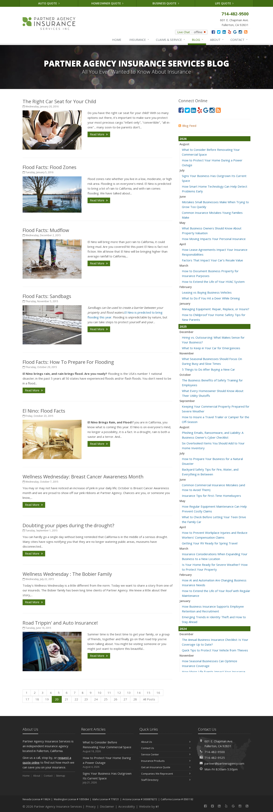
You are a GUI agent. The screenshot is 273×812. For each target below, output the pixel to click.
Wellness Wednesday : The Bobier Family (67, 574)
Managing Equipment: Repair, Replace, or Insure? (215, 309)
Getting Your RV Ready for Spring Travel (209, 543)
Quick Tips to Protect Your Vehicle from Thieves (215, 650)
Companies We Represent (157, 773)
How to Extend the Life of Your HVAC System (213, 282)
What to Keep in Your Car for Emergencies (211, 348)
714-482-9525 (214, 758)
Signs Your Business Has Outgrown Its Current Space (107, 777)
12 (119, 693)
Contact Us (147, 748)
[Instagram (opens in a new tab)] (240, 32)
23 (86, 699)
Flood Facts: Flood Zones (49, 167)
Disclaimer (107, 806)
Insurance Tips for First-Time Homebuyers (211, 496)
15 (148, 693)
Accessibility (126, 806)
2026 (183, 139)
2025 (183, 326)
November (186, 353)
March (183, 265)
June (182, 196)
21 (66, 699)
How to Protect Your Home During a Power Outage (107, 762)
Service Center (150, 754)
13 (129, 693)
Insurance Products (153, 761)
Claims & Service (170, 39)
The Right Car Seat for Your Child (59, 101)
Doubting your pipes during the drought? (68, 525)
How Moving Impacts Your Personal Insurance (214, 239)
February (185, 287)
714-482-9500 (214, 752)
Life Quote (223, 3)
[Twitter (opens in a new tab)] (218, 32)
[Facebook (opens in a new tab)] (213, 32)
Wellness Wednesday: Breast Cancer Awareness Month (83, 476)
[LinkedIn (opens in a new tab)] (224, 32)
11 (109, 693)
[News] (245, 32)
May (182, 223)
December (186, 332)
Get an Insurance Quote (155, 767)
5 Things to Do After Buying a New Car (208, 369)
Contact (239, 39)
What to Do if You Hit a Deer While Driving (211, 298)
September (187, 401)
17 (27, 699)
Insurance (139, 39)
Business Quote (164, 3)
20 (57, 699)
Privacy (91, 806)
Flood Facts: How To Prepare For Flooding (68, 362)
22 (76, 699)
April (182, 244)
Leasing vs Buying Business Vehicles (207, 292)
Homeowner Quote (106, 3)
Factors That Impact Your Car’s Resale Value (212, 260)
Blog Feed (189, 126)
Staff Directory (149, 780)
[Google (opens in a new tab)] (235, 32)
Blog (197, 39)
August (184, 144)
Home (116, 40)
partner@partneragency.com (224, 763)
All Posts (149, 699)
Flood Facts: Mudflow (46, 230)
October (185, 375)
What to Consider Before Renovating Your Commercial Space (107, 746)
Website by (149, 806)
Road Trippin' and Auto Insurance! (60, 622)
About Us (146, 742)
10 (99, 693)
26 (115, 699)
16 (158, 693)
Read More (97, 134)
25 (106, 699)
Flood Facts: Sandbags (47, 296)
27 (125, 699)
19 (47, 699)
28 (135, 699)
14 (138, 693)
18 (37, 699)
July (182, 170)
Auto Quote (48, 3)
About (217, 39)
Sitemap (60, 775)
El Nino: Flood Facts (44, 410)
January (184, 303)
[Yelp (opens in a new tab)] (229, 32)
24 (96, 699)
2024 (183, 629)
